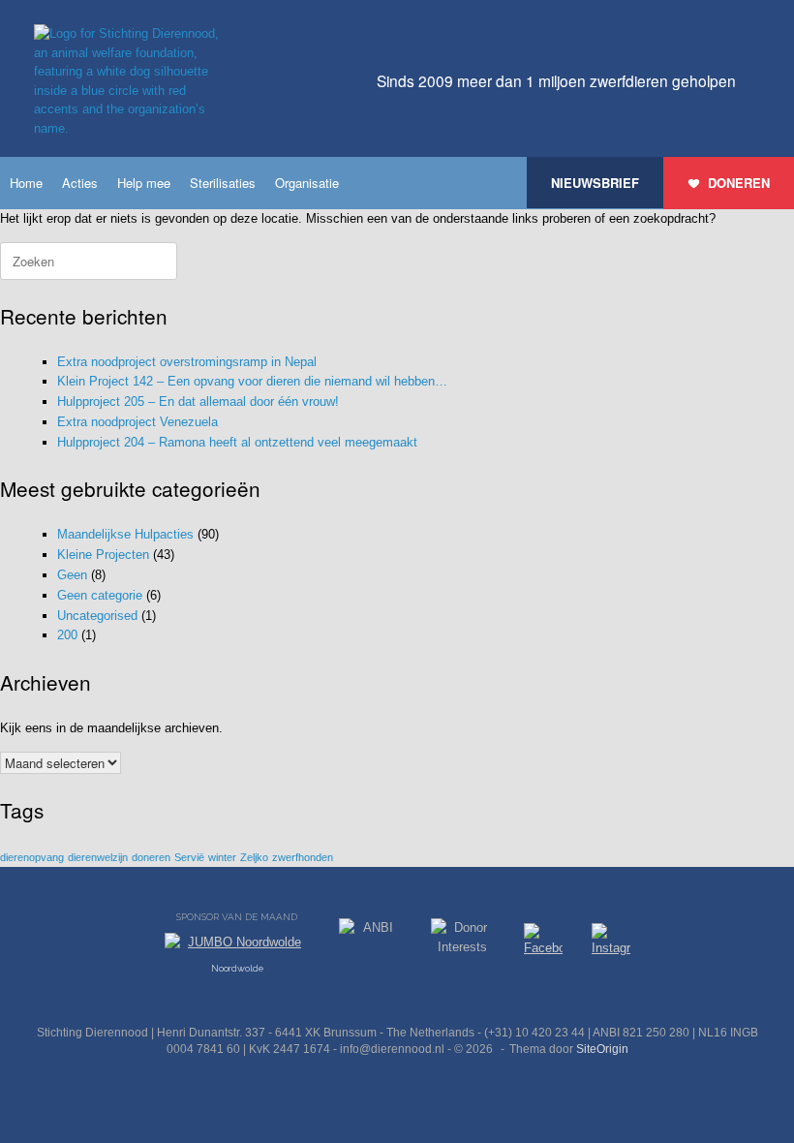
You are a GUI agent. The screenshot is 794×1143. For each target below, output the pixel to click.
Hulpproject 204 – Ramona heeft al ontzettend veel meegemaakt (237, 442)
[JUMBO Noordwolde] (237, 947)
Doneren (739, 182)
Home (26, 182)
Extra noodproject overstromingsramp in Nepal (187, 362)
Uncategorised (97, 615)
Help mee (143, 182)
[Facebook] (543, 943)
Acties (80, 182)
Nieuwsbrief (595, 182)
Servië (189, 857)
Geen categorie (99, 595)
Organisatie (307, 182)
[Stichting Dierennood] (131, 81)
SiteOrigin (602, 1049)
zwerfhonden (302, 857)
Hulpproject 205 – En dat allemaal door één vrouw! (198, 401)
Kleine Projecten (103, 554)
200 (67, 635)
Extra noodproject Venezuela (137, 422)
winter (222, 857)
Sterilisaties (223, 182)
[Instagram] (611, 943)
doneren (151, 857)
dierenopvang (32, 857)
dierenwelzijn (98, 857)
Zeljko (254, 857)
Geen (72, 575)
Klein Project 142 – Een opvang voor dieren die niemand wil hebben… (252, 381)
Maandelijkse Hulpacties (125, 534)
